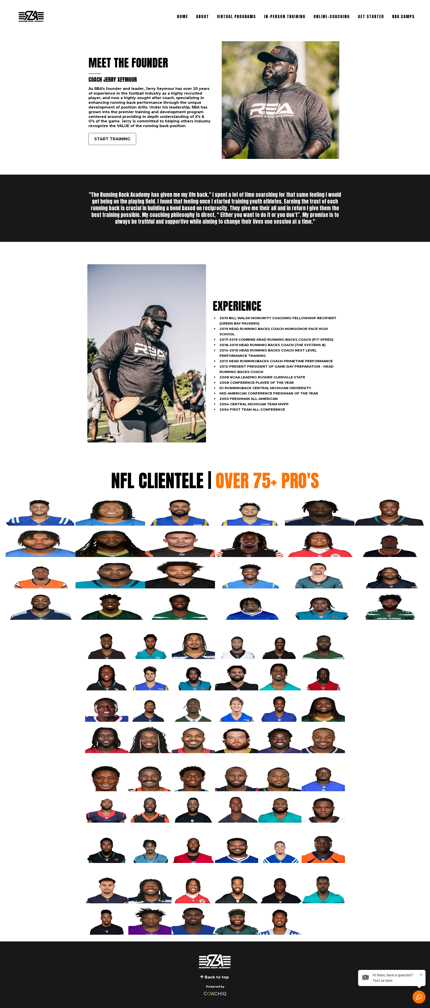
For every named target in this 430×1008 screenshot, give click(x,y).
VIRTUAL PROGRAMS (236, 16)
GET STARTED (371, 16)
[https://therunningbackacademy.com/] (215, 961)
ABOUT (202, 16)
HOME (182, 16)
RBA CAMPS (403, 16)
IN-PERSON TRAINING (284, 16)
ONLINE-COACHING (332, 16)
